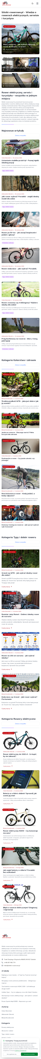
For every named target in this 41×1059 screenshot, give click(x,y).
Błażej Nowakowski (7, 398)
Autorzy (5, 1007)
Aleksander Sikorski (7, 194)
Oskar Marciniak (6, 158)
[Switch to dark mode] (32, 3)
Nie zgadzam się (11, 1054)
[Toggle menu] (37, 3)
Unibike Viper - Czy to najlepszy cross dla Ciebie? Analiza (19, 992)
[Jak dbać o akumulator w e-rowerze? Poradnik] (20, 80)
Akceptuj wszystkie (29, 1054)
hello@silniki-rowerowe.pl (12, 965)
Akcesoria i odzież (7, 1031)
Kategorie (6, 1023)
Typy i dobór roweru (9, 26)
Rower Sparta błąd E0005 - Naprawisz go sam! (16, 1001)
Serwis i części (6, 1037)
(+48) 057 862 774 (9, 962)
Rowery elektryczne (8, 75)
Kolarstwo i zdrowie (8, 59)
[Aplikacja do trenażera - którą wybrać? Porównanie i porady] (20, 64)
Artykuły (5, 971)
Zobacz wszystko (20, 135)
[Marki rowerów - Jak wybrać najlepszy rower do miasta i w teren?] (20, 39)
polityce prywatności (20, 1050)
